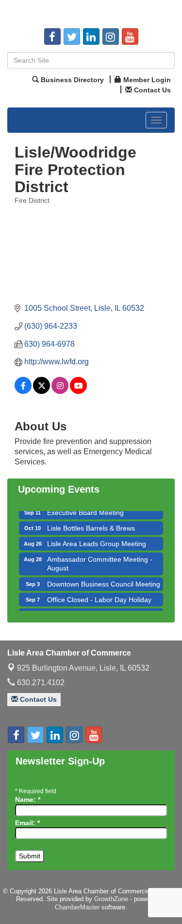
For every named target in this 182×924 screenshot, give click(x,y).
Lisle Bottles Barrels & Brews (91, 525)
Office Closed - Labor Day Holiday (99, 597)
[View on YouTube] (78, 391)
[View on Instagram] (59, 391)
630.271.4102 (40, 682)
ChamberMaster (77, 907)
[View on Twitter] (41, 391)
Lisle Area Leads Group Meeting (96, 541)
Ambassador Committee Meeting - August (99, 560)
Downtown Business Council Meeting (103, 581)
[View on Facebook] (23, 391)
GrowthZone (111, 899)
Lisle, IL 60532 (83, 668)
